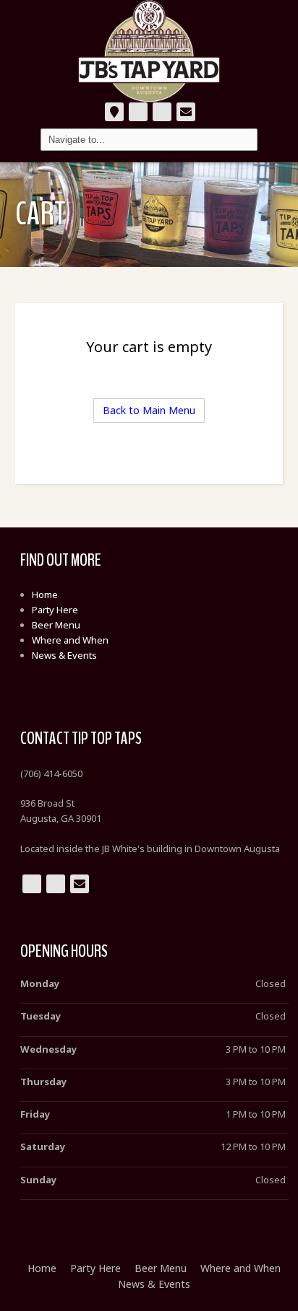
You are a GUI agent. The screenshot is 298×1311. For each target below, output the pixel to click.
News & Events (64, 655)
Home (45, 594)
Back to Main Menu (149, 410)
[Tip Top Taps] (149, 51)
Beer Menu (56, 624)
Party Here (55, 609)
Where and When (70, 639)
